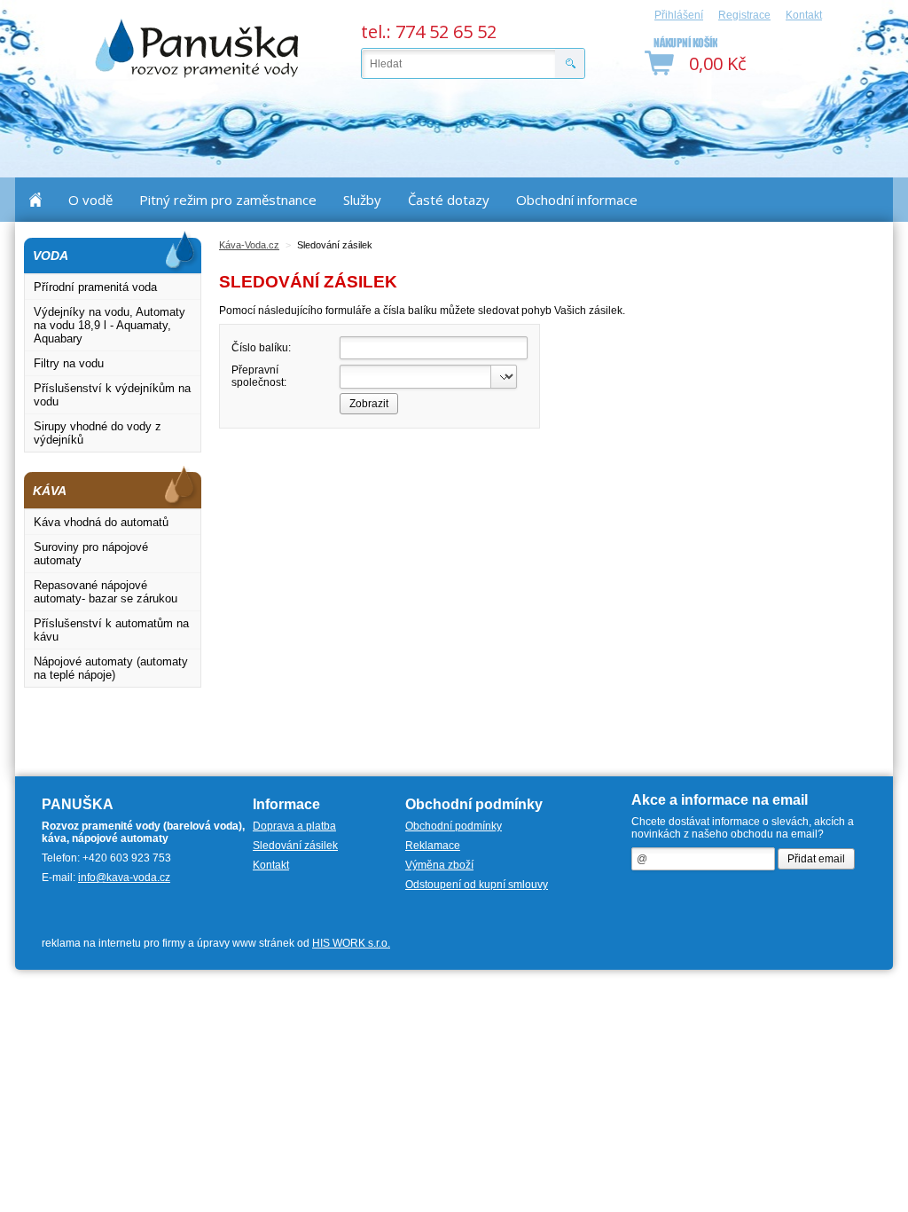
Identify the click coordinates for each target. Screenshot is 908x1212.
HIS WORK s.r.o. (351, 943)
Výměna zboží (439, 865)
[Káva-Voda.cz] (197, 48)
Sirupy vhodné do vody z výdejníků (97, 433)
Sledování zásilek (295, 845)
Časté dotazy (448, 200)
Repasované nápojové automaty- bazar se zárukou (105, 591)
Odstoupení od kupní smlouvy (476, 884)
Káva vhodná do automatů (101, 522)
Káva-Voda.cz (249, 245)
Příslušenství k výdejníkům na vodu (112, 395)
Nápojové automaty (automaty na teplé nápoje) (111, 668)
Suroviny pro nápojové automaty (91, 553)
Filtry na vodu (69, 363)
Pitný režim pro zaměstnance (228, 200)
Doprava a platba (294, 826)
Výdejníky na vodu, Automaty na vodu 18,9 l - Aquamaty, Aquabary (109, 325)
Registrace (744, 15)
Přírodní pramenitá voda (95, 287)
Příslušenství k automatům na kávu (111, 630)
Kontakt (804, 15)
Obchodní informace (577, 200)
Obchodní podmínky (453, 826)
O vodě (90, 200)
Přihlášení (678, 15)
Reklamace (432, 845)
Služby (362, 200)
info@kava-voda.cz (124, 877)
